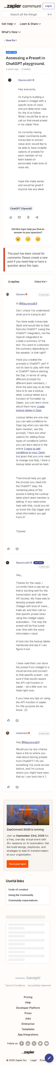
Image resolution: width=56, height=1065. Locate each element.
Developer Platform (28, 1007)
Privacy (44, 1060)
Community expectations (23, 900)
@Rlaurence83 (28, 303)
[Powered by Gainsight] (28, 978)
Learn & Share (29, 23)
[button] (48, 6)
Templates (28, 1029)
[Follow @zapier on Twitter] (40, 1043)
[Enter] (5, 14)
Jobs (28, 1018)
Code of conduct (18, 889)
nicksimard (22, 733)
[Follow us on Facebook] (21, 1043)
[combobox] (28, 14)
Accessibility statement (39, 985)
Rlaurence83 (25, 80)
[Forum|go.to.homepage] (21, 5)
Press (28, 1013)
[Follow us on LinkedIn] (28, 1043)
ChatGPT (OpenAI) (21, 208)
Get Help (7, 23)
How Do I (11, 40)
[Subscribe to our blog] (34, 1043)
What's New (10, 32)
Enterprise (28, 1023)
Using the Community (20, 894)
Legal (33, 1060)
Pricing (28, 997)
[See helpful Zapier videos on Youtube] (46, 1043)
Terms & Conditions (15, 985)
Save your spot (17, 864)
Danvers (20, 294)
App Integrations (28, 1034)
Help (28, 1002)
